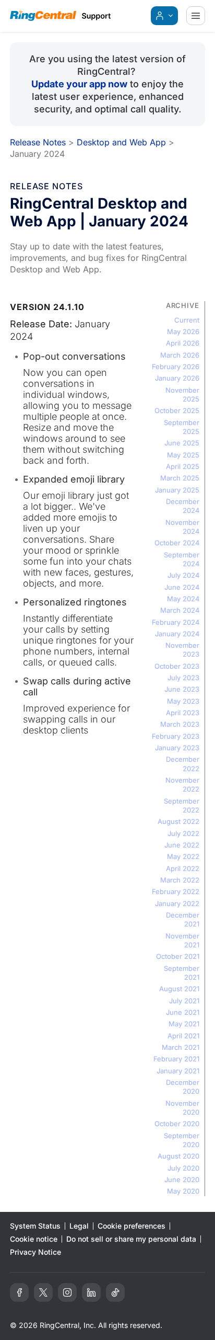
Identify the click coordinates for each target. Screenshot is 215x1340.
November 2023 (182, 649)
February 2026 (175, 366)
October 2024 (176, 543)
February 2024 (175, 622)
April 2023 (182, 712)
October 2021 (177, 956)
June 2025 (181, 443)
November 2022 (182, 784)
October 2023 (176, 666)
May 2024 (183, 598)
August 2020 (178, 1156)
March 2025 (179, 478)
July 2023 (183, 677)
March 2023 (179, 724)
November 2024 (182, 526)
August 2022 (178, 821)
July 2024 (183, 575)
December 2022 (182, 763)
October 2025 (176, 410)
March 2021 (180, 1047)
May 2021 (184, 1024)
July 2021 (184, 1001)
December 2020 (182, 1086)
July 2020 (183, 1168)
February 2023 (175, 736)
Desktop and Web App (121, 142)
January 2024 (177, 633)
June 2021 (182, 1012)
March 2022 (179, 880)
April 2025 (182, 466)
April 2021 (183, 1036)
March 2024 (179, 610)
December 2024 (182, 505)
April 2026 (182, 343)
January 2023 (177, 747)
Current (186, 320)
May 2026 (183, 331)
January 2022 (177, 903)
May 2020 (183, 1191)
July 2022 (183, 833)
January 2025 (177, 490)
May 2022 (183, 856)
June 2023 (181, 689)
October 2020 (176, 1123)
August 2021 (179, 988)
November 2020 (182, 1107)
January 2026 (177, 378)
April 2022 (182, 868)
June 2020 (181, 1179)
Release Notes (38, 142)
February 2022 (175, 891)
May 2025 (183, 455)
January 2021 (178, 1071)
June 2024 (181, 587)
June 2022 (181, 845)
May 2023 (183, 701)
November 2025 (182, 394)
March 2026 (179, 355)
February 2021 (176, 1059)
